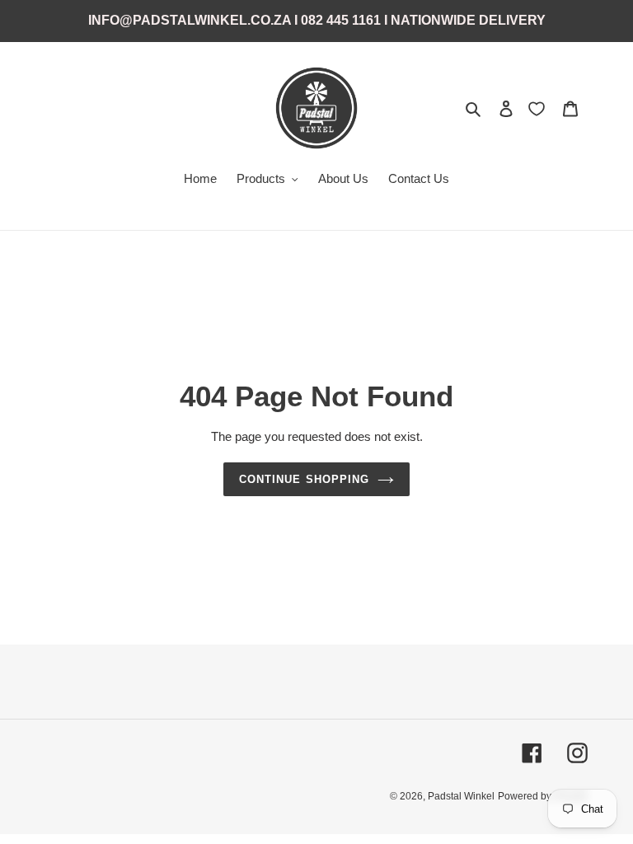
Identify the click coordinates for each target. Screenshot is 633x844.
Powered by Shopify (543, 796)
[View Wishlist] (538, 108)
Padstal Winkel (461, 796)
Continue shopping (304, 479)
